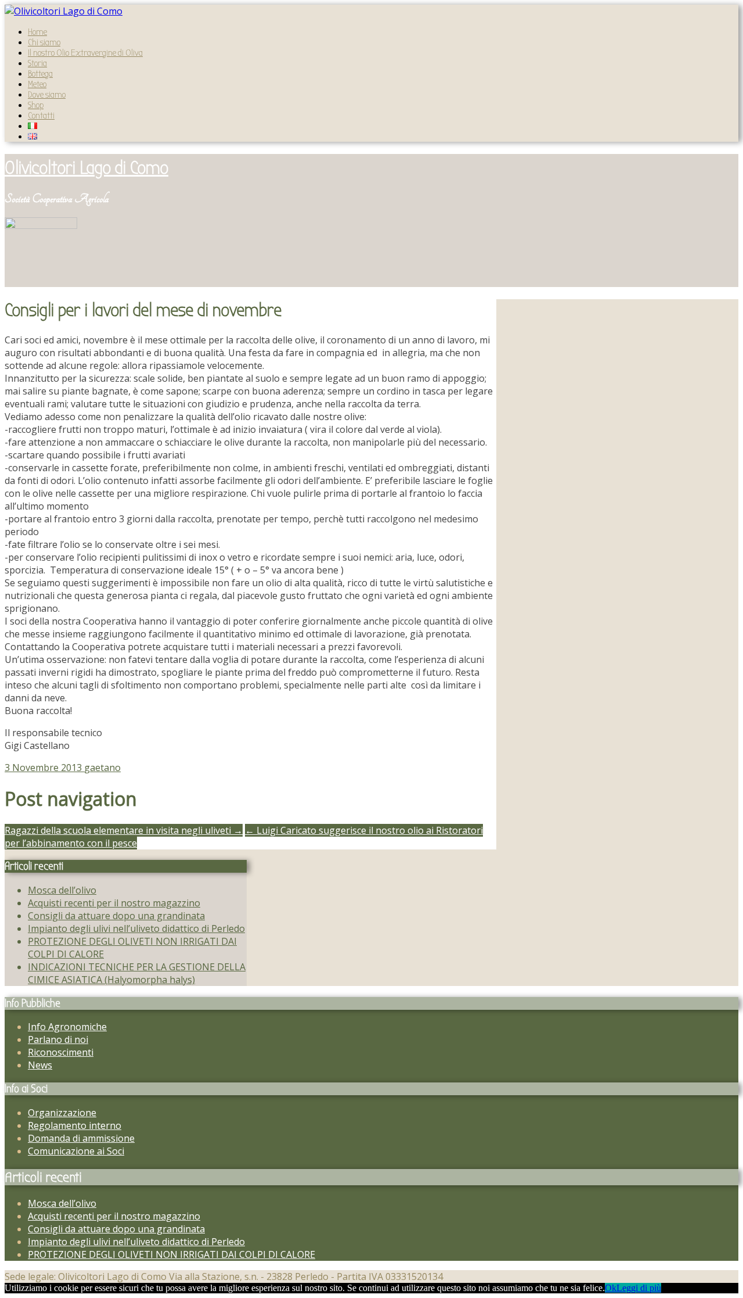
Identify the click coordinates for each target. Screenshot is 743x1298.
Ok (610, 1288)
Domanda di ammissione (81, 1138)
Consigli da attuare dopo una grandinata (116, 915)
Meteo (37, 84)
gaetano (102, 767)
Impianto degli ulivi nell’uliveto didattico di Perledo (136, 928)
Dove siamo (47, 94)
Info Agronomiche (67, 1026)
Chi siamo (44, 42)
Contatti (41, 115)
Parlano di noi (58, 1039)
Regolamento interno (74, 1125)
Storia (37, 63)
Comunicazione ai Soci (76, 1151)
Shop (36, 105)
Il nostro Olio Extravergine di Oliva (85, 53)
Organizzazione (62, 1112)
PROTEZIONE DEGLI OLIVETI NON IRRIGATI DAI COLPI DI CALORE (171, 1254)
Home (37, 32)
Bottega (40, 74)
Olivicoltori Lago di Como (86, 167)
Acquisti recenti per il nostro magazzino (114, 903)
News (40, 1065)
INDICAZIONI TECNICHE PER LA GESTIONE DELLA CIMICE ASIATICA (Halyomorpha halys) (137, 973)
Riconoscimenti (60, 1052)
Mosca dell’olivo (62, 890)
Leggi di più (638, 1288)
